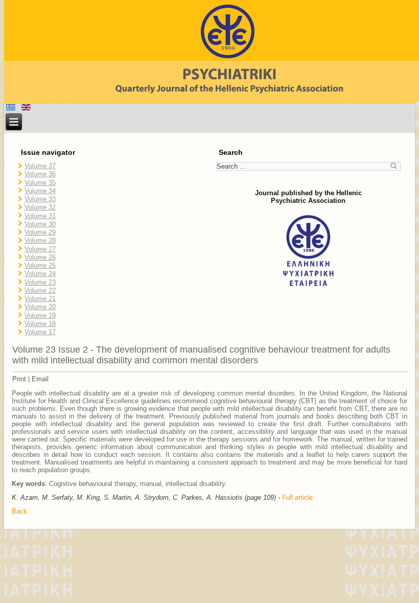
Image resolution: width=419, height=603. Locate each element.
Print (19, 379)
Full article (297, 497)
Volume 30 (40, 224)
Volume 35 (40, 183)
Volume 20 (40, 307)
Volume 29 (40, 232)
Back (19, 511)
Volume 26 (40, 257)
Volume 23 (40, 282)
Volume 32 (40, 207)
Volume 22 (40, 290)
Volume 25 (40, 265)
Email (40, 379)
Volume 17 (40, 332)
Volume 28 (40, 240)
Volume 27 (40, 249)
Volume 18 (40, 324)
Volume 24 (40, 273)
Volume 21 (40, 299)
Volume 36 (40, 174)
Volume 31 (40, 216)
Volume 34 (40, 191)
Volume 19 (40, 315)
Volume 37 (40, 166)
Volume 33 (40, 199)
